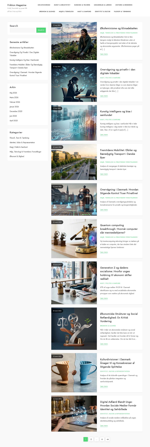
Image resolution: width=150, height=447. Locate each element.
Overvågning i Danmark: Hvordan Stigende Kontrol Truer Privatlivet (119, 191)
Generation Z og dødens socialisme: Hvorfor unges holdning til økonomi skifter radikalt (116, 273)
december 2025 (16, 111)
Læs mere (104, 54)
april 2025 (14, 120)
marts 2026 (14, 97)
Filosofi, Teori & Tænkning (19, 138)
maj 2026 (13, 93)
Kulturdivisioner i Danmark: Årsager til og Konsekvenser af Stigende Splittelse (117, 363)
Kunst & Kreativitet (62, 5)
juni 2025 (13, 116)
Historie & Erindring (124, 5)
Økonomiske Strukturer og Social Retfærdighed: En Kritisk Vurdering (119, 317)
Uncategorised (44, 5)
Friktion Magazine (16, 5)
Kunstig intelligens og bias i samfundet (116, 113)
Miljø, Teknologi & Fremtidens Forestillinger (118, 33)
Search (14, 26)
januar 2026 (14, 106)
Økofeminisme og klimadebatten (119, 28)
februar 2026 (15, 102)
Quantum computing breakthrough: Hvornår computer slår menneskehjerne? (119, 228)
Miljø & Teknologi (66, 12)
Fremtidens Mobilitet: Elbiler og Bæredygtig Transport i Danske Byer (118, 153)
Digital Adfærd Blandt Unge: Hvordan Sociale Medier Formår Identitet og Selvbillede (118, 405)
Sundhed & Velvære (82, 5)
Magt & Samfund (84, 12)
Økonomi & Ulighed (47, 12)
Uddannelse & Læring (103, 5)
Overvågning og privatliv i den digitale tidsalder (117, 71)
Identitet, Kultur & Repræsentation (115, 371)
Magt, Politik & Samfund (110, 78)
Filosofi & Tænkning (122, 12)
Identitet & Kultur (102, 12)
